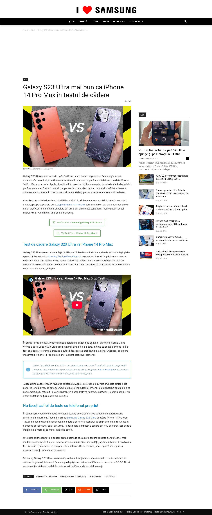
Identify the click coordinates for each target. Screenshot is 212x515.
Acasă (25, 30)
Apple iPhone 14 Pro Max (71, 204)
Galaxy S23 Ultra (67, 476)
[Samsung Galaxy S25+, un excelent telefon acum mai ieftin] (146, 240)
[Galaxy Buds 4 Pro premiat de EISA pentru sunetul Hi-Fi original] (146, 255)
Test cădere (109, 476)
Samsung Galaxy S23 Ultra (81, 417)
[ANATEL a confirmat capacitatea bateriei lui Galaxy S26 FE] (146, 179)
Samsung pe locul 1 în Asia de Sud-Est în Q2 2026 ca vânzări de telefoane (172, 193)
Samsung (82, 476)
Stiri (33, 30)
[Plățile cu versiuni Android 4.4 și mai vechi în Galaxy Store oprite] (146, 210)
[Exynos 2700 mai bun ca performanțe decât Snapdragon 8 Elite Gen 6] (146, 224)
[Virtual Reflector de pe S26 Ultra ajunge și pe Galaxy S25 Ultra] (164, 133)
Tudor (141, 158)
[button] (185, 21)
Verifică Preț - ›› (79, 222)
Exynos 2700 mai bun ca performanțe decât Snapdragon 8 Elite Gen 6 (171, 224)
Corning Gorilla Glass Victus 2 (64, 256)
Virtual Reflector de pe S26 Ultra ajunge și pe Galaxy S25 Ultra (162, 152)
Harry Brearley (106, 369)
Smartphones (95, 476)
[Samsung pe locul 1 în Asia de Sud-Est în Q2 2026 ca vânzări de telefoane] (146, 194)
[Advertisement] (106, 55)
